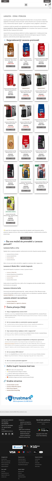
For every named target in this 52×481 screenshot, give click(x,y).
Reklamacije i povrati (25, 431)
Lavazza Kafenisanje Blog (13, 390)
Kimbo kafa (37, 462)
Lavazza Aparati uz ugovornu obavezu (16, 303)
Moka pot (20, 473)
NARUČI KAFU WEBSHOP (7, 420)
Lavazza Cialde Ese (8, 295)
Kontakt (21, 427)
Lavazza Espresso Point (12, 276)
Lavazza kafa (37, 459)
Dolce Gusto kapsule (22, 460)
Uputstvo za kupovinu (25, 422)
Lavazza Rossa (10, 257)
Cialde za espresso (4, 464)
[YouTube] (6, 434)
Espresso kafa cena (5, 473)
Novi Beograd (5, 421)
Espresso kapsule (4, 466)
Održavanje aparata (22, 476)
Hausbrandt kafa (38, 464)
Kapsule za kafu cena (5, 475)
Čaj (18, 478)
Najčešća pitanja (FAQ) (24, 437)
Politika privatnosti (24, 433)
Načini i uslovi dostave (25, 424)
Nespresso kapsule (21, 459)
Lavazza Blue (10, 278)
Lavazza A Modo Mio (11, 272)
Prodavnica (21, 420)
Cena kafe (3, 471)
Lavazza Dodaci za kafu (13, 384)
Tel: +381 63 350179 (6, 427)
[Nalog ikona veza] (45, 4)
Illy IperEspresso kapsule (23, 464)
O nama (21, 425)
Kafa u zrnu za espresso (5, 460)
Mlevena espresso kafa (5, 462)
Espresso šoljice (21, 475)
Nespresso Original (10, 343)
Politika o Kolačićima (25, 435)
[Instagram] (9, 434)
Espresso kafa (4, 459)
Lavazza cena (3, 476)
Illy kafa (36, 460)
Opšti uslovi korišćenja (24, 429)
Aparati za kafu (21, 471)
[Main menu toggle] (26, 4)
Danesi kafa (37, 466)
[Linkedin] (12, 434)
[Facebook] (3, 434)
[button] (5, 1)
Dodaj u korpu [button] (10, 66)
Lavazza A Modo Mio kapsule (23, 462)
